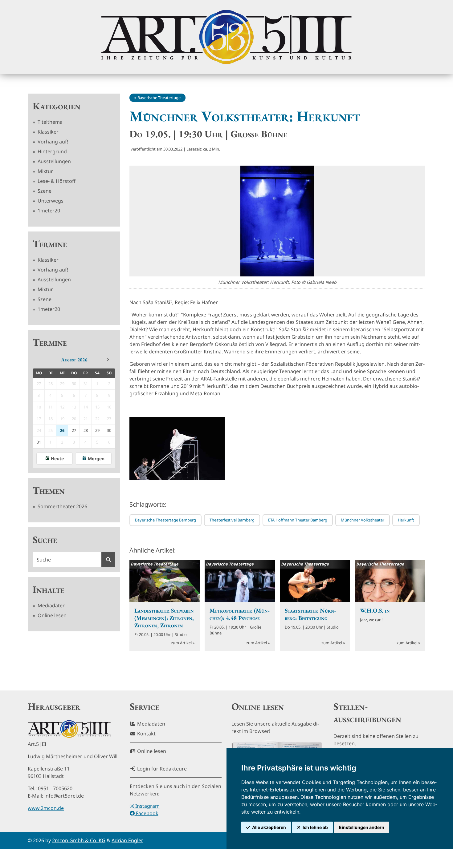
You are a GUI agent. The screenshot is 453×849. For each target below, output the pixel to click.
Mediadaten (51, 605)
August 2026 (74, 359)
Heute (57, 458)
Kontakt (146, 733)
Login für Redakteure (161, 768)
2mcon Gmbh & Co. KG (78, 840)
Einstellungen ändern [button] (361, 827)
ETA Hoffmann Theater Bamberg (297, 520)
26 (62, 430)
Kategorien (56, 105)
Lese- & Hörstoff (56, 181)
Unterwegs (49, 200)
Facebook (146, 813)
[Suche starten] (108, 559)
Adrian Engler (127, 840)
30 (109, 430)
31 (39, 442)
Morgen (96, 458)
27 (74, 430)
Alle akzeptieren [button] (269, 827)
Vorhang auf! (52, 141)
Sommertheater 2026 (61, 506)
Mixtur (44, 171)
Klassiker (47, 131)
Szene (43, 190)
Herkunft (406, 520)
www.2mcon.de (46, 808)
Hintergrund (51, 151)
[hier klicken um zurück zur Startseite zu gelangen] (226, 37)
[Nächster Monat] (108, 359)
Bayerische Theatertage (159, 97)
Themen (49, 490)
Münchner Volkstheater (362, 520)
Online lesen (51, 615)
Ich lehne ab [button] (315, 827)
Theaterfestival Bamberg (232, 520)
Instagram (147, 806)
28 (86, 430)
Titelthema (49, 122)
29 (97, 430)
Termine (50, 243)
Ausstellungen (53, 161)
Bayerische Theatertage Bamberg (165, 520)
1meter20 (48, 210)
